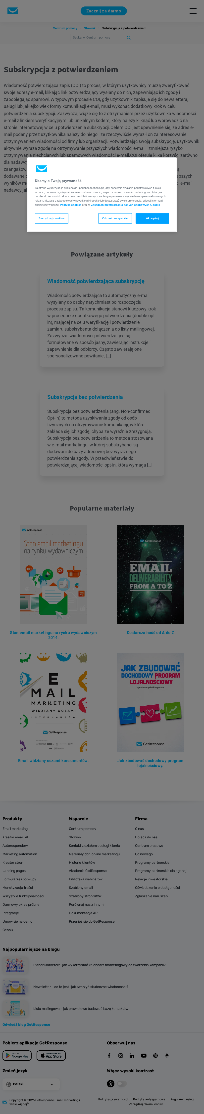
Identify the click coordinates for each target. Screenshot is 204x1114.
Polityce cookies (70, 204)
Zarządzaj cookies (52, 218)
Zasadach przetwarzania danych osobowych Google (125, 204)
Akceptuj (152, 218)
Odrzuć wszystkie (115, 218)
